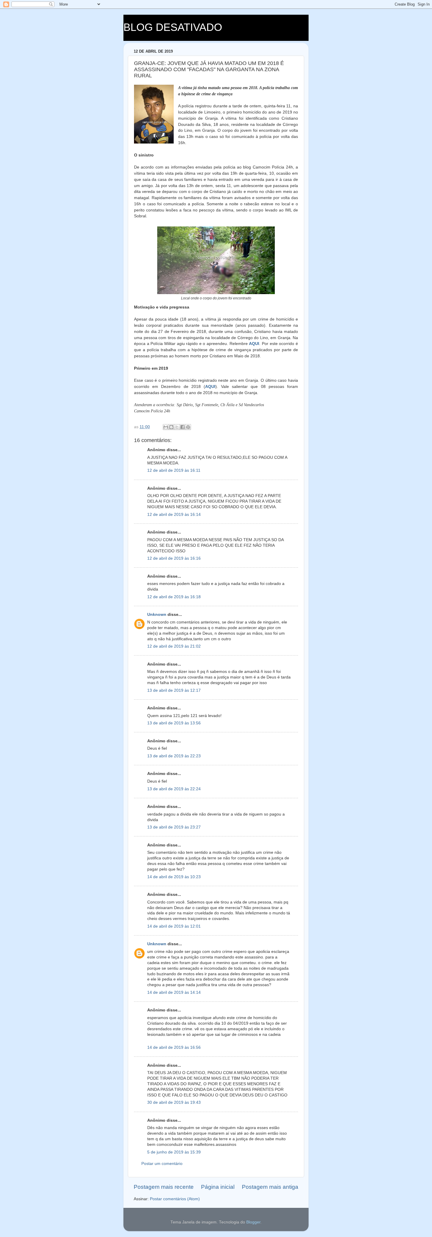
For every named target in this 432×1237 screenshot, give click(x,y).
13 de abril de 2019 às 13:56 (174, 723)
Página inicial (218, 1187)
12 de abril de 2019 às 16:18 (174, 597)
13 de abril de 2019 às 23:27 (174, 827)
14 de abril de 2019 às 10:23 (174, 877)
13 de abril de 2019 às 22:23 (174, 756)
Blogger (253, 1222)
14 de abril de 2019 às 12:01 (174, 926)
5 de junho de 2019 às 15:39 (174, 1152)
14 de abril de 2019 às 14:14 (174, 992)
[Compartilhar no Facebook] (182, 427)
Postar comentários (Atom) (175, 1199)
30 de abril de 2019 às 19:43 (174, 1102)
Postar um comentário (161, 1163)
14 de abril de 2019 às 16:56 (174, 1047)
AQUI (254, 343)
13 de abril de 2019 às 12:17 (174, 690)
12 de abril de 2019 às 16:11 (173, 470)
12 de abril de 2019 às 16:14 (174, 514)
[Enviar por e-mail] (166, 427)
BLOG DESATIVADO (172, 27)
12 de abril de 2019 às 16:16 (174, 558)
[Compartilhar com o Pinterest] (188, 427)
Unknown (156, 614)
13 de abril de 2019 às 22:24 (174, 789)
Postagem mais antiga (270, 1187)
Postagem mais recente (164, 1187)
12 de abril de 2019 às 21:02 (174, 646)
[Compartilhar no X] (177, 427)
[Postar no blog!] (171, 427)
